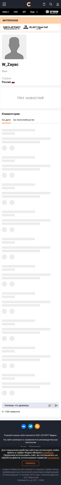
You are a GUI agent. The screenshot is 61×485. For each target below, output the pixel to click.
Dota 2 (6, 12)
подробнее (47, 452)
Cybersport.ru (23, 480)
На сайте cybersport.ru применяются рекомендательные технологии (30, 441)
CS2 (16, 12)
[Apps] (44, 4)
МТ (24, 12)
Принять (30, 463)
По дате (6, 120)
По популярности (23, 120)
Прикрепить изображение (49, 405)
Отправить (56, 405)
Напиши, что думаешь (17, 405)
